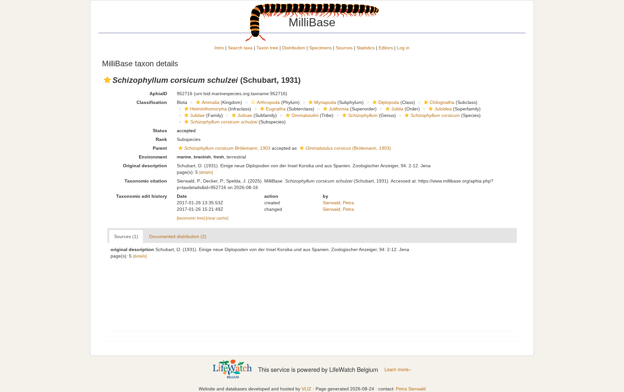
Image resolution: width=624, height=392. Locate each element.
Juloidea (443, 108)
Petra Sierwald (411, 388)
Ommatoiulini (305, 115)
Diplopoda (388, 102)
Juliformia (339, 108)
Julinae (245, 115)
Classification (151, 102)
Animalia (210, 102)
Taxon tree (267, 47)
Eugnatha (276, 108)
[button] (107, 80)
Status (160, 130)
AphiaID (158, 93)
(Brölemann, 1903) (348, 148)
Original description (145, 165)
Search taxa (240, 47)
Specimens (320, 47)
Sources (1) (126, 236)
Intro (219, 47)
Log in (403, 47)
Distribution (293, 47)
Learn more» (397, 369)
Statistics (366, 47)
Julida (397, 108)
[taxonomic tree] (191, 218)
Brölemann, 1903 (227, 148)
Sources (344, 47)
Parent (160, 148)
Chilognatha (442, 102)
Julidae (197, 115)
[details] (206, 172)
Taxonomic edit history (141, 196)
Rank (161, 139)
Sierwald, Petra (338, 202)
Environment (153, 156)
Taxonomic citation (145, 180)
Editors (386, 47)
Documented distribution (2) (177, 236)
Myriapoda (325, 102)
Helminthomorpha (208, 108)
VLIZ (306, 388)
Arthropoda (268, 102)
